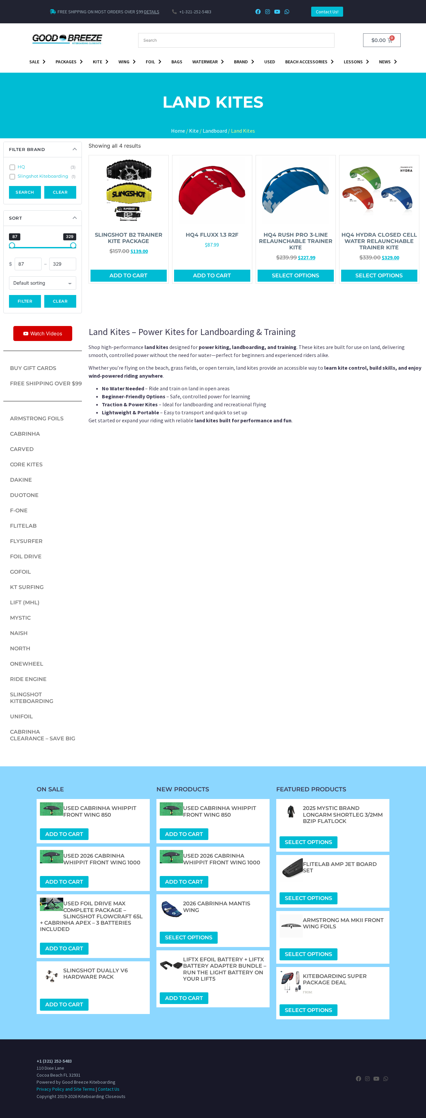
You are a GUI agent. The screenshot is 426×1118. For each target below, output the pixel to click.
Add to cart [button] (128, 275)
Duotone (24, 495)
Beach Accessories (306, 62)
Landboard (215, 130)
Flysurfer (26, 541)
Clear (60, 192)
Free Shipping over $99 (46, 383)
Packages (66, 62)
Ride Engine (28, 679)
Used (269, 62)
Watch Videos (46, 333)
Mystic (20, 618)
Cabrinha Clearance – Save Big (42, 735)
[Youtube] (277, 12)
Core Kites (26, 464)
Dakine (21, 480)
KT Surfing (27, 587)
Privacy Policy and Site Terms (66, 1089)
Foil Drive (26, 556)
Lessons (353, 62)
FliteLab (23, 526)
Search (25, 192)
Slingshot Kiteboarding (31, 697)
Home (178, 130)
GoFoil (20, 572)
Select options (295, 275)
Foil (150, 62)
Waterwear (205, 62)
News (385, 62)
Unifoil (21, 716)
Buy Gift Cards (33, 368)
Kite (97, 62)
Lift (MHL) (25, 602)
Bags (176, 62)
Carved (22, 449)
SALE (34, 62)
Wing (123, 62)
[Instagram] (268, 12)
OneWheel (26, 664)
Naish (19, 633)
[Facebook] (258, 12)
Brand (241, 62)
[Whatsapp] (287, 12)
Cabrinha (25, 434)
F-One (19, 510)
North (20, 648)
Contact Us (108, 1089)
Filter (25, 301)
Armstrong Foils (37, 418)
